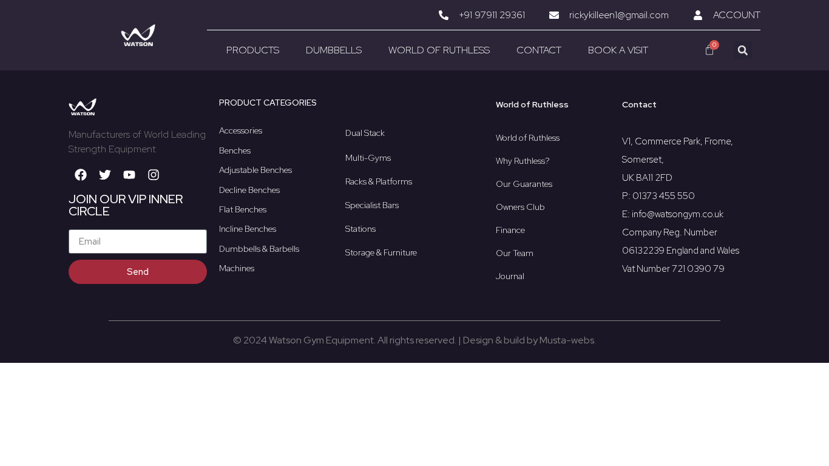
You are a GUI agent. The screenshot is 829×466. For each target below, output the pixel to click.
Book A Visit (618, 50)
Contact (538, 50)
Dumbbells (334, 50)
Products (252, 50)
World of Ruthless (439, 50)
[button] (743, 50)
